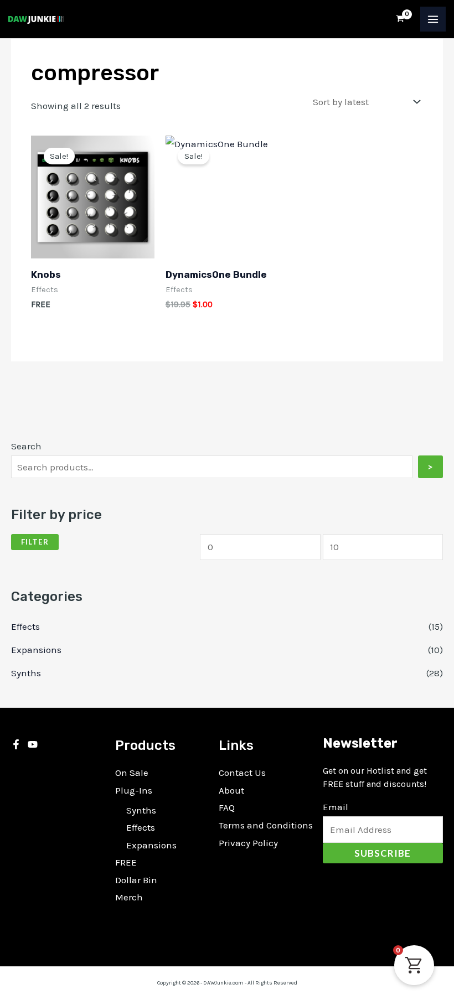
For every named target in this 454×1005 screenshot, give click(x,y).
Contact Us (242, 772)
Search (26, 446)
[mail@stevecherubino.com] (33, 744)
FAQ (227, 807)
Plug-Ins (133, 790)
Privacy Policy (248, 842)
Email (335, 806)
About (231, 790)
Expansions (36, 649)
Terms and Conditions (266, 825)
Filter (35, 541)
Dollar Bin (136, 879)
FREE (126, 862)
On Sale (131, 772)
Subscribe (382, 853)
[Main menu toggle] (433, 19)
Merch (129, 897)
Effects (25, 626)
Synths (26, 672)
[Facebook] (16, 744)
